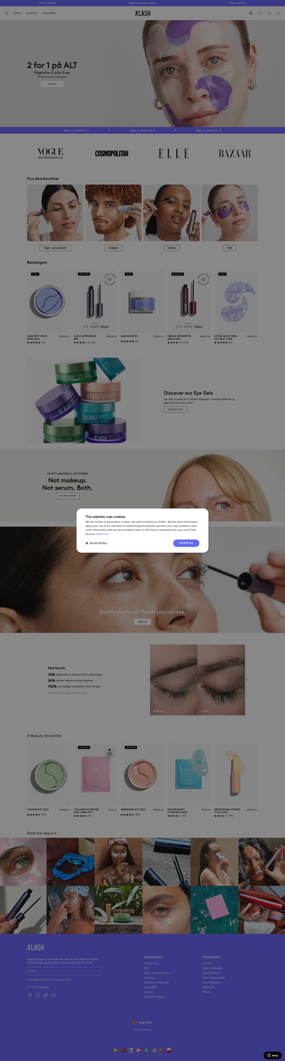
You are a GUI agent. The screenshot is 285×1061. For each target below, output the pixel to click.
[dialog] (142, 530)
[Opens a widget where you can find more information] (273, 1056)
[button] (96, 543)
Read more (102, 534)
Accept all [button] (186, 543)
